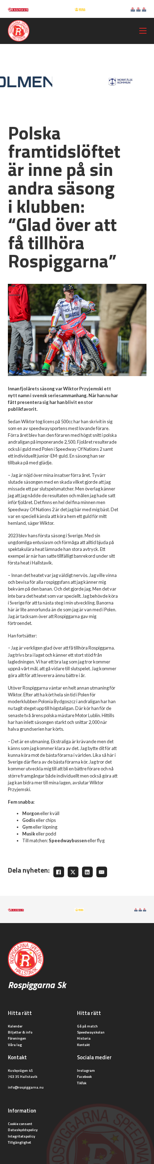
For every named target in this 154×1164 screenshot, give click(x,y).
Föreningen (17, 1038)
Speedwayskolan (91, 1032)
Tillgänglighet (19, 1142)
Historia (84, 1038)
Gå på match (87, 1026)
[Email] (101, 872)
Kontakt (83, 1044)
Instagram (86, 1070)
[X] (73, 872)
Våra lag (15, 1044)
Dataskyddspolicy (23, 1130)
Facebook (84, 1076)
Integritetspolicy (21, 1136)
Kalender (15, 1026)
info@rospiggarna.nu (26, 1087)
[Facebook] (58, 872)
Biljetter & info (20, 1032)
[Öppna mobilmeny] (142, 31)
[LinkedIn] (87, 872)
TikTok (81, 1083)
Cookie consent (20, 1123)
